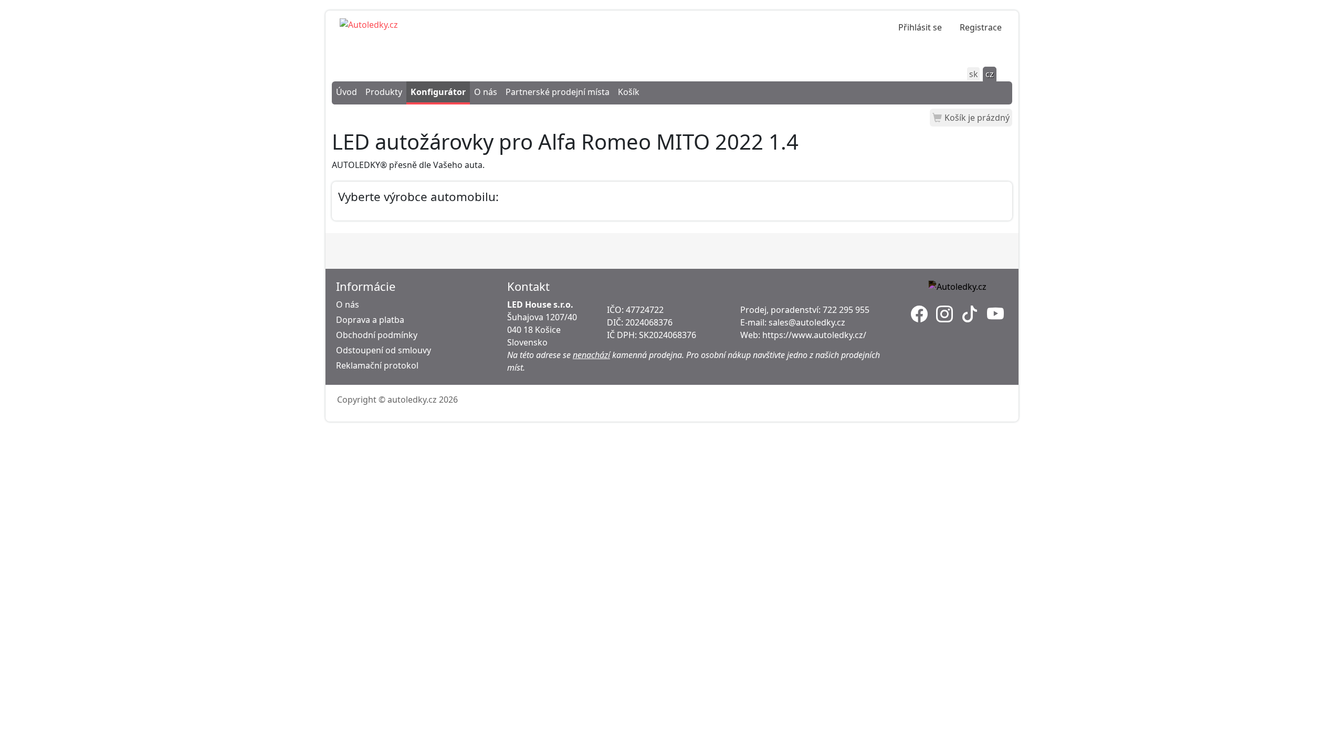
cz (989, 74)
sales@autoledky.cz (807, 322)
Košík (628, 92)
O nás (485, 92)
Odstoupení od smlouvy (383, 350)
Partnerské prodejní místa (558, 92)
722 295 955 (846, 310)
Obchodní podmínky (376, 335)
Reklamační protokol (377, 365)
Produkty (383, 92)
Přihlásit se (920, 27)
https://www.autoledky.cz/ (814, 335)
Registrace (981, 27)
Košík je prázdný (977, 117)
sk (973, 74)
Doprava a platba (370, 320)
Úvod (346, 92)
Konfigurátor (438, 92)
